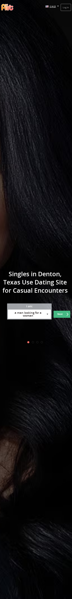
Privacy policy (15, 330)
